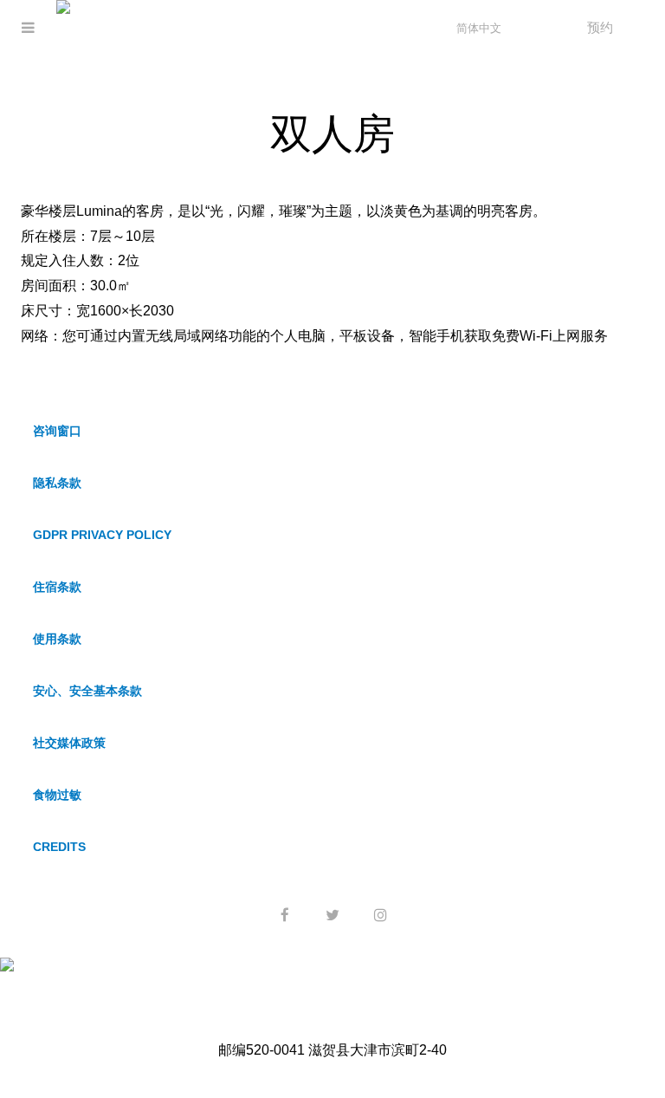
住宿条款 (57, 587)
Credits (59, 847)
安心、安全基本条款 (87, 691)
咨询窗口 (57, 431)
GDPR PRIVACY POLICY (102, 535)
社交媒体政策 (69, 743)
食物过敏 (57, 795)
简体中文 (478, 28)
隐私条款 (57, 483)
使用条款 (57, 639)
